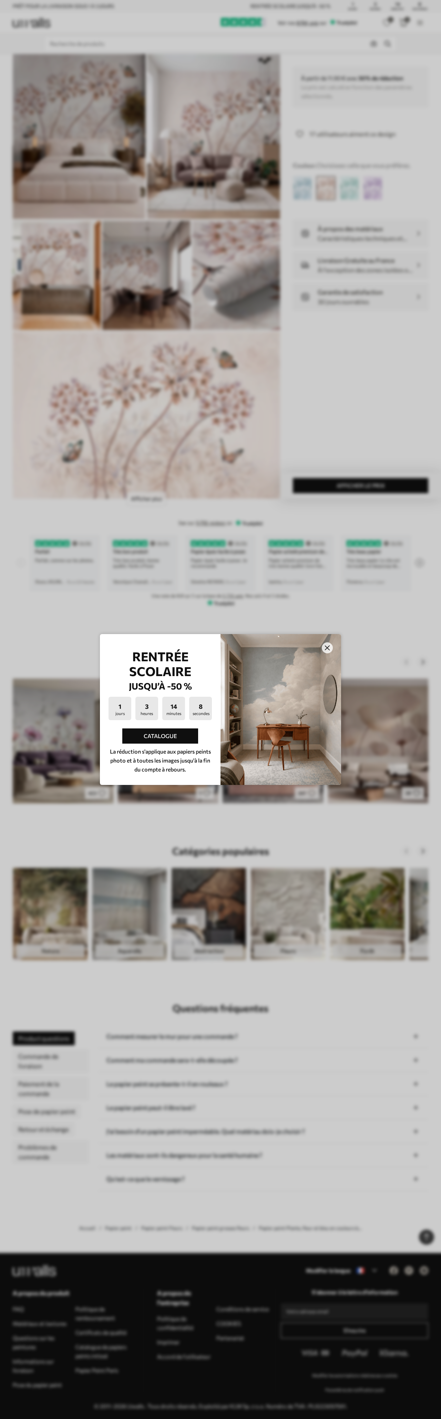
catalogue (160, 736)
